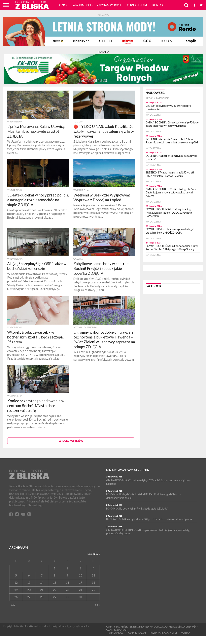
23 (67, 590)
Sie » (97, 605)
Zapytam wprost (109, 5)
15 (54, 582)
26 (16, 597)
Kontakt (158, 5)
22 (54, 590)
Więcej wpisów (71, 440)
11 (93, 575)
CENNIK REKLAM (137, 5)
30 (67, 597)
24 (80, 590)
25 (93, 590)
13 (28, 582)
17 (80, 582)
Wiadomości (82, 5)
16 (67, 582)
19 (16, 590)
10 (80, 575)
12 (16, 582)
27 (28, 597)
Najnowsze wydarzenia (127, 470)
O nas (63, 5)
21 (41, 590)
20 (28, 590)
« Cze (12, 605)
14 (41, 582)
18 (93, 582)
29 (54, 597)
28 (41, 597)
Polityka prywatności (163, 632)
